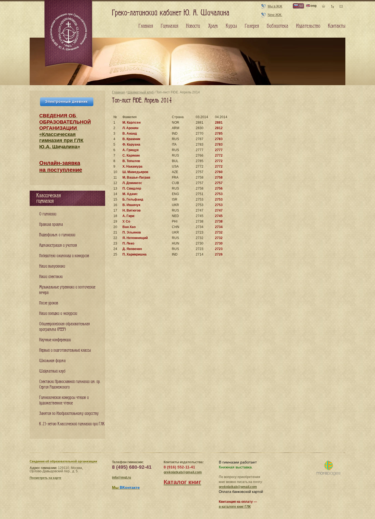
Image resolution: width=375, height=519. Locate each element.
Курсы (231, 26)
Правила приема (51, 224)
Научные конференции (55, 340)
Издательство (308, 26)
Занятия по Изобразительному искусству (69, 413)
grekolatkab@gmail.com (183, 472)
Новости (193, 26)
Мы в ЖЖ (275, 6)
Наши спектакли (51, 276)
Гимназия (169, 26)
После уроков (48, 303)
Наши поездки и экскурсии (58, 313)
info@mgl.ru (121, 477)
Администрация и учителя (58, 245)
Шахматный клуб (140, 92)
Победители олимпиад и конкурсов (64, 256)
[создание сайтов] (328, 468)
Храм (213, 26)
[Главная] (68, 34)
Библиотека (277, 26)
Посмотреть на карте (45, 477)
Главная (118, 92)
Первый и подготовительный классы (65, 350)
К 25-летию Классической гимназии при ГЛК (72, 424)
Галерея (252, 26)
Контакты (336, 26)
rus (300, 6)
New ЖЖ (275, 15)
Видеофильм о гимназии (57, 235)
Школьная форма (52, 361)
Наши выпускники (52, 266)
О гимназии (47, 214)
